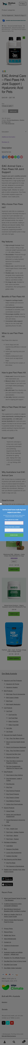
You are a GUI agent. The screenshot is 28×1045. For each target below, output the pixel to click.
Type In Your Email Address (12, 527)
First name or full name (11, 519)
